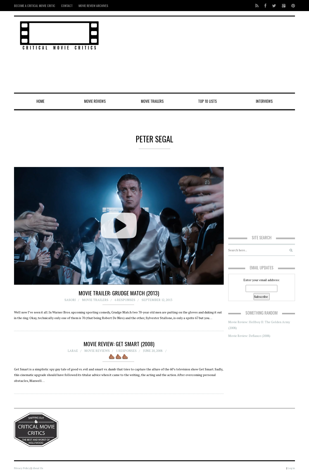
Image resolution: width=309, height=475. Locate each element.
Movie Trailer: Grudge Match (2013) (118, 293)
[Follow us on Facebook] (265, 5)
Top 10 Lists (207, 101)
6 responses (125, 300)
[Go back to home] (59, 35)
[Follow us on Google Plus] (283, 5)
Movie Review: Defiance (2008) (249, 336)
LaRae (73, 350)
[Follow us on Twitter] (274, 5)
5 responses (126, 350)
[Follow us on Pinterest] (292, 5)
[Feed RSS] (256, 5)
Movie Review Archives (93, 5)
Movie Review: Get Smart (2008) (118, 344)
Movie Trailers (152, 101)
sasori (70, 300)
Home (40, 101)
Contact (67, 5)
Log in (291, 468)
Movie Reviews (95, 101)
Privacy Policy (22, 468)
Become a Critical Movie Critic (34, 5)
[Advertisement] (202, 55)
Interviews (264, 101)
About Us (37, 468)
